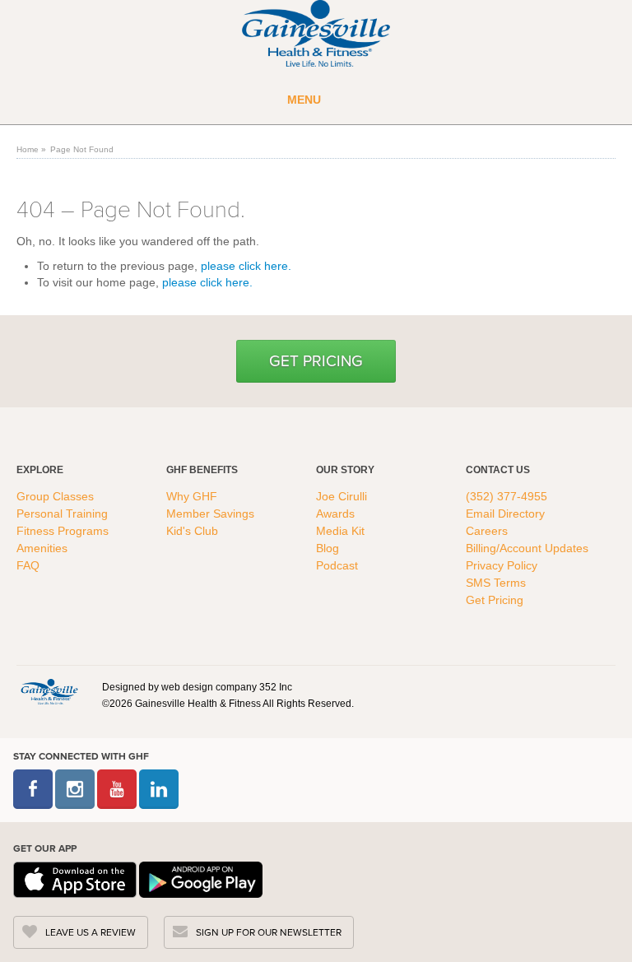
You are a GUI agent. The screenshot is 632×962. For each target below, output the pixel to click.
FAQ (29, 565)
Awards (335, 513)
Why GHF (193, 496)
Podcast (337, 565)
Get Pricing (316, 361)
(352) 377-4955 (506, 496)
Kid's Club (193, 530)
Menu (304, 99)
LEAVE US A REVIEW (90, 932)
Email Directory (505, 513)
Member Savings (212, 513)
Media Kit (340, 530)
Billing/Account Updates (527, 548)
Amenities (41, 548)
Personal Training (63, 513)
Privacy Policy (501, 565)
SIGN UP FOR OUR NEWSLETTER (269, 932)
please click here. (246, 265)
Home (27, 149)
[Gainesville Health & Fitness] (316, 35)
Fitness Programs (64, 530)
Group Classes (56, 496)
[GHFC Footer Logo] (49, 691)
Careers (487, 530)
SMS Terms (496, 582)
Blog (329, 548)
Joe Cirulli (341, 496)
